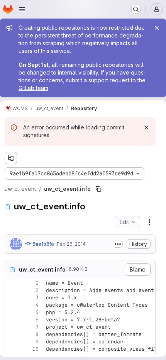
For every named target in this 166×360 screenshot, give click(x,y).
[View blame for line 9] (11, 341)
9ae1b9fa (42, 244)
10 (35, 349)
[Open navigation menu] (22, 9)
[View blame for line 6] (11, 319)
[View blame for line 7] (11, 327)
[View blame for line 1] (11, 283)
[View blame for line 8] (11, 334)
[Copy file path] (98, 189)
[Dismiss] (146, 127)
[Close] (156, 27)
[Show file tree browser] (11, 158)
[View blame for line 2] (11, 290)
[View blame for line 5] (11, 312)
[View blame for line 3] (11, 297)
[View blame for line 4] (11, 305)
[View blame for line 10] (11, 349)
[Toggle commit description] (118, 244)
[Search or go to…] (136, 9)
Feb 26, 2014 (71, 244)
